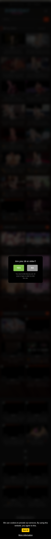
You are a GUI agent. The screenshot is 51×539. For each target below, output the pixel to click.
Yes (19, 268)
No (32, 268)
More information (26, 535)
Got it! (25, 530)
